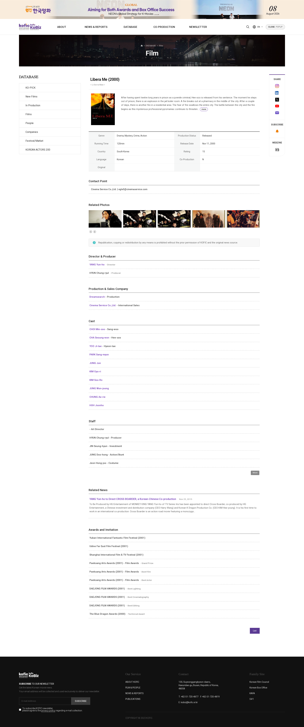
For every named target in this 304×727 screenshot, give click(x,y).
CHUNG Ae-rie (97, 397)
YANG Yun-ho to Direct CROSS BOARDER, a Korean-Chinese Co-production (132, 499)
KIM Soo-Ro (95, 380)
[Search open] (247, 27)
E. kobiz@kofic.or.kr (188, 702)
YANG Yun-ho (97, 264)
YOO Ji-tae (95, 346)
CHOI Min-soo (97, 329)
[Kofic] (24, 27)
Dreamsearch (97, 296)
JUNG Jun (95, 363)
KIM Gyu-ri (95, 371)
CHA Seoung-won (99, 337)
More (255, 472)
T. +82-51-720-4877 (188, 696)
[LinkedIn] (277, 93)
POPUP (275, 27)
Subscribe (81, 701)
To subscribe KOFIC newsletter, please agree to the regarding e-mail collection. (52, 709)
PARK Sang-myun (99, 354)
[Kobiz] (35, 27)
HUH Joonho (96, 405)
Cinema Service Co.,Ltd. (103, 305)
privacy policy (48, 711)
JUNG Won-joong (99, 388)
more (204, 109)
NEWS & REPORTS (96, 26)
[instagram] (277, 86)
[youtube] (277, 106)
